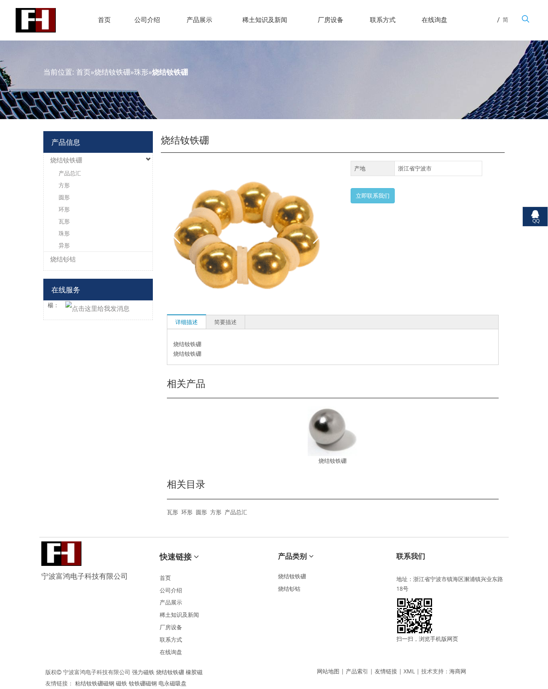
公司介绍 (171, 590)
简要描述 (225, 322)
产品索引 (357, 671)
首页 (83, 72)
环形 (187, 512)
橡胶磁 (194, 672)
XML (409, 671)
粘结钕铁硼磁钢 (94, 683)
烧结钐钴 (63, 259)
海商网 (457, 671)
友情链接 (386, 671)
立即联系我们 (373, 195)
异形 (64, 245)
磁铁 (121, 683)
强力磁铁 (143, 672)
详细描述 (186, 322)
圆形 (201, 512)
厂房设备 (171, 627)
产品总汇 (236, 512)
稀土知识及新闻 (179, 614)
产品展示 (171, 602)
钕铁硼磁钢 (143, 683)
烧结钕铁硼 (112, 72)
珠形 (141, 72)
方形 (215, 512)
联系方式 (171, 639)
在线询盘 (171, 652)
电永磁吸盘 (172, 683)
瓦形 (172, 512)
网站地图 (328, 671)
